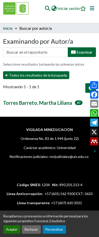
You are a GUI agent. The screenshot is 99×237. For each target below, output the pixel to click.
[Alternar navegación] (92, 8)
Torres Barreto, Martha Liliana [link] (37, 103)
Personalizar (54, 229)
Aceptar (12, 229)
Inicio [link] (8, 28)
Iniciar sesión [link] (68, 8)
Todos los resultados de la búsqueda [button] (37, 75)
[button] (47, 8)
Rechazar (31, 229)
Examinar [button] (84, 52)
